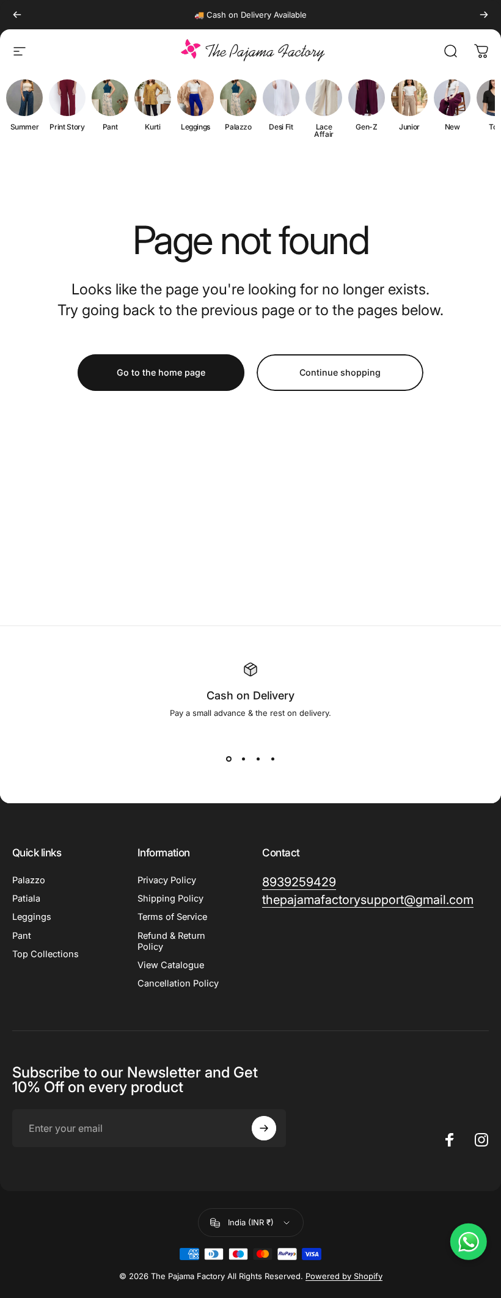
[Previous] (17, 14)
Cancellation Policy (178, 983)
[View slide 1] (228, 759)
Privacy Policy (166, 880)
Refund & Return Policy (171, 941)
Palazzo (28, 880)
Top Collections (45, 954)
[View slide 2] (243, 759)
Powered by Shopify (343, 1276)
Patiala (26, 898)
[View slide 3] (257, 759)
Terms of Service (172, 916)
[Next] (483, 14)
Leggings (31, 916)
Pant (21, 935)
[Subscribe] (264, 1128)
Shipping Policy (170, 898)
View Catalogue (170, 965)
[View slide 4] (272, 759)
